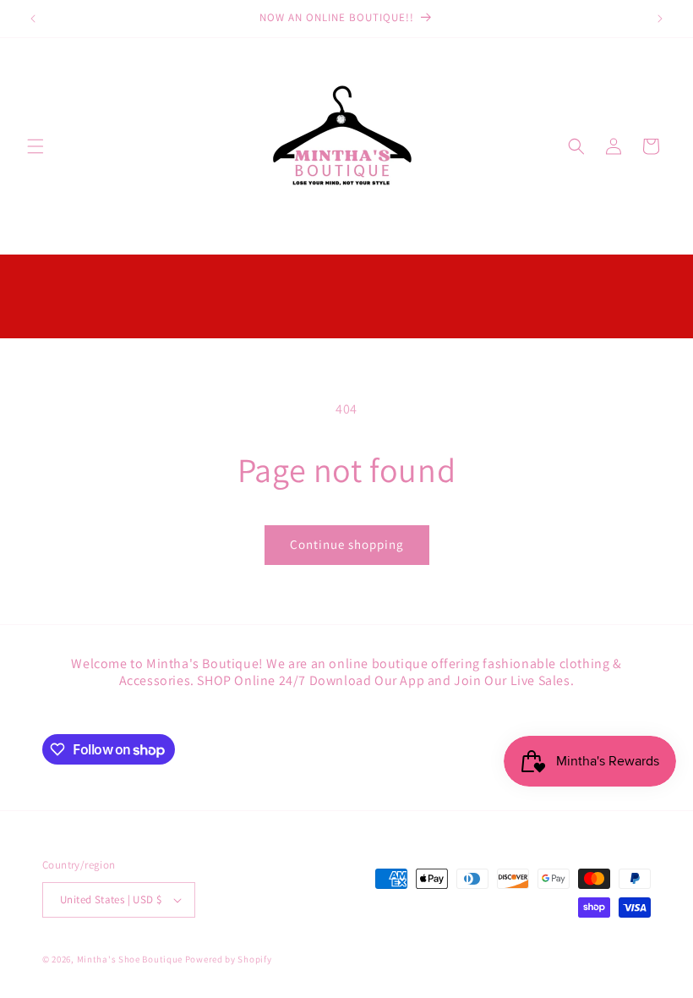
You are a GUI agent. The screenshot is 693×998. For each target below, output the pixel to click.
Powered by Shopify (228, 959)
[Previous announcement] (33, 18)
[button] (35, 146)
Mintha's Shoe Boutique (130, 959)
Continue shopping (347, 544)
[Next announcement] (660, 18)
